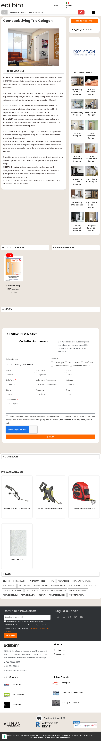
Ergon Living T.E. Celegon (91, 180)
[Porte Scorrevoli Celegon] (91, 124)
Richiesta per (12, 359)
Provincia (40, 390)
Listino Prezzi (74, 362)
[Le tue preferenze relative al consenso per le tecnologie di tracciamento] (4, 736)
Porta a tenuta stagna (82, 581)
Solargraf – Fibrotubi (71, 703)
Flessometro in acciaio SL (84, 508)
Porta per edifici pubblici (12, 590)
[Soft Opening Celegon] (77, 104)
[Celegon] (84, 53)
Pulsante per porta (76, 595)
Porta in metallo (90, 586)
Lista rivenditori (61, 365)
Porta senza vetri (28, 595)
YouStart (17, 704)
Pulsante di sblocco (57, 595)
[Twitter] (75, 617)
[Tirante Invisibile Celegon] (91, 81)
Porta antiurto (9, 586)
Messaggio (11, 399)
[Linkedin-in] (63, 617)
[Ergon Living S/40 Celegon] (77, 194)
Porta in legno (74, 586)
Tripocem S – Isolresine (72, 693)
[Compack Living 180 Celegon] (77, 217)
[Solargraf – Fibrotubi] (56, 703)
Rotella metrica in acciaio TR (17, 508)
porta (52, 581)
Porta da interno (41, 586)
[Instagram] (69, 617)
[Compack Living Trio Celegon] (13, 268)
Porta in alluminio (58, 586)
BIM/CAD (89, 362)
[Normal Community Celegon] (77, 147)
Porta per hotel (32, 590)
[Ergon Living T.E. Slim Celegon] (77, 171)
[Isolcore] (8, 685)
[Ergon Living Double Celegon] (91, 194)
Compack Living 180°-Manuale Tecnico (13, 288)
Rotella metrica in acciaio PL (50, 508)
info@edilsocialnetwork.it (16, 670)
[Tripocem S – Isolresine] (56, 693)
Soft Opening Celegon (77, 113)
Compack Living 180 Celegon (77, 227)
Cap (68, 390)
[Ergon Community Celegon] (91, 147)
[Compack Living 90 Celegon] (91, 217)
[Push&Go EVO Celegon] (91, 104)
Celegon (6, 581)
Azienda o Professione (46, 380)
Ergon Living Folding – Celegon (77, 91)
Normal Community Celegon (77, 158)
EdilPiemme (18, 694)
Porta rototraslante (78, 590)
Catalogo (59, 362)
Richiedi (54, 358)
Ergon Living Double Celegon (91, 204)
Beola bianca (17, 559)
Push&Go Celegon (77, 134)
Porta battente (25, 586)
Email (68, 370)
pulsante (42, 595)
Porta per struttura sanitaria (54, 590)
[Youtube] (81, 617)
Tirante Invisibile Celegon (91, 91)
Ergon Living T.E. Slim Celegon (77, 181)
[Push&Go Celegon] (77, 124)
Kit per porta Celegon (37, 581)
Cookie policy (59, 650)
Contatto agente (81, 365)
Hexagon (65, 682)
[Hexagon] (56, 683)
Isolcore (17, 684)
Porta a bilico (63, 581)
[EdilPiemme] (8, 695)
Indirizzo (69, 380)
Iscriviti (10, 635)
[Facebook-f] (58, 617)
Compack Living (19, 581)
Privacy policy (59, 654)
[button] (82, 29)
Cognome (41, 370)
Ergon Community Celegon (91, 158)
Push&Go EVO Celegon (91, 113)
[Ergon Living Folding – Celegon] (77, 81)
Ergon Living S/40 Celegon (77, 203)
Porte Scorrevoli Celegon (91, 135)
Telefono (10, 380)
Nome (9, 370)
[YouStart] (8, 705)
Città (8, 390)
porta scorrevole (10, 595)
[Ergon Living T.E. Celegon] (91, 171)
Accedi (56, 5)
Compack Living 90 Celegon (91, 227)
